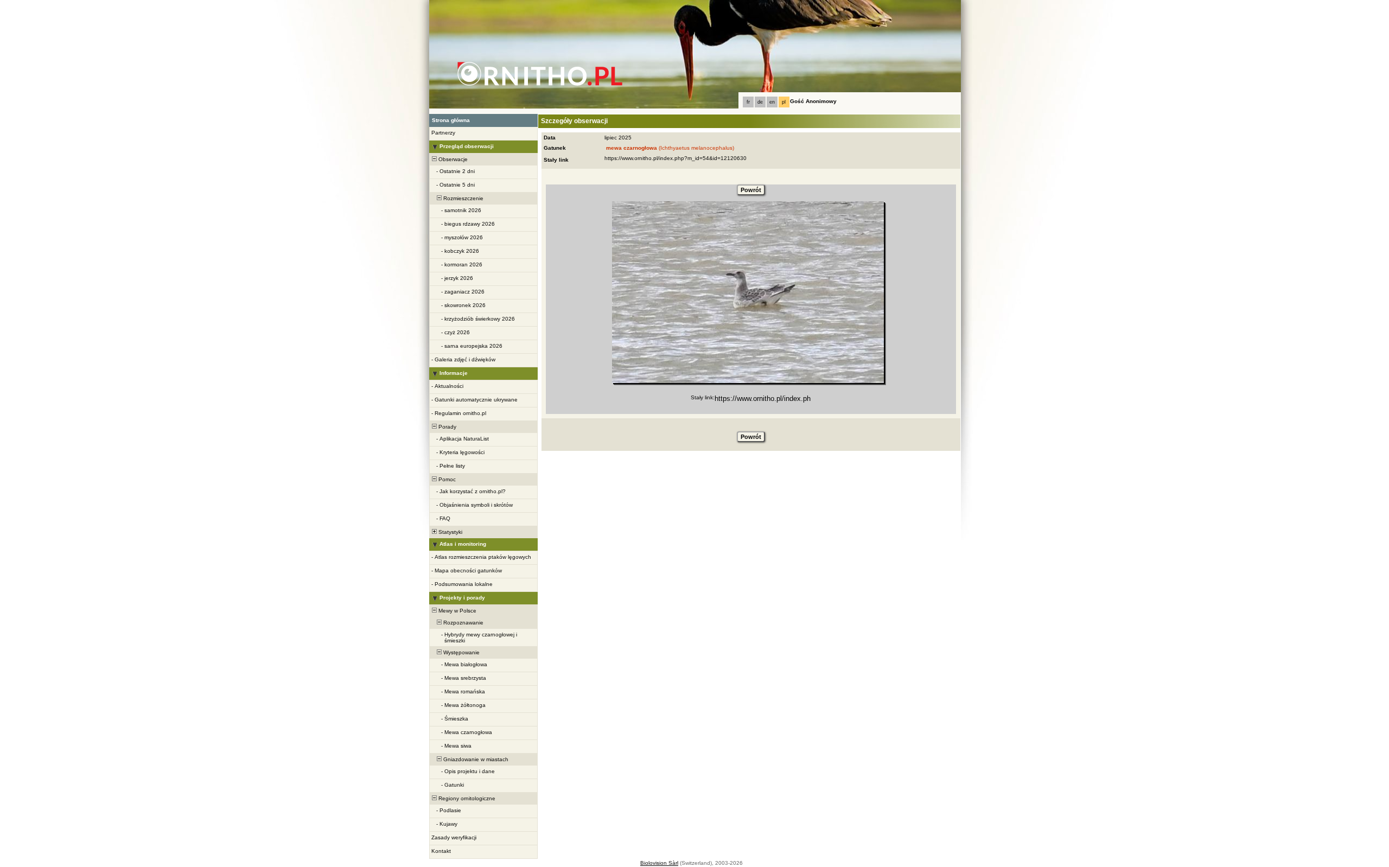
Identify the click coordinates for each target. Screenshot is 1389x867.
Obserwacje (452, 159)
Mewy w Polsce (456, 611)
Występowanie (461, 652)
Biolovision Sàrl (659, 863)
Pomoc (446, 479)
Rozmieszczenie (462, 198)
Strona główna (451, 120)
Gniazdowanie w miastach (475, 759)
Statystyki (449, 532)
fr (748, 102)
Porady (446, 427)
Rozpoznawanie (462, 623)
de (760, 102)
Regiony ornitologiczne (466, 798)
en (772, 102)
